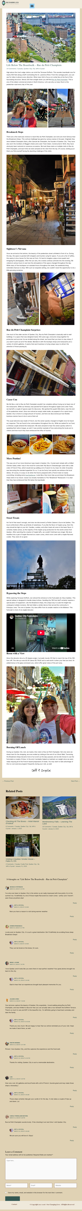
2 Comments (10, 864)
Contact (14, 1204)
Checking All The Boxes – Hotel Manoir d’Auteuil (22, 822)
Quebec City (28, 68)
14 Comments (11, 68)
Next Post (75, 781)
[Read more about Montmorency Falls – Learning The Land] (59, 807)
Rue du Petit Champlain (60, 79)
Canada (20, 68)
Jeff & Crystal (19, 905)
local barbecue (30, 475)
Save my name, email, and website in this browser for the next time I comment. (35, 1192)
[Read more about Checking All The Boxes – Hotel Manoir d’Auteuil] (23, 807)
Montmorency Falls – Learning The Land (57, 823)
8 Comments (10, 826)
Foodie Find (24, 864)
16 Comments (46, 826)
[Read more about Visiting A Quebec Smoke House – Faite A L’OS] (23, 845)
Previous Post (8, 781)
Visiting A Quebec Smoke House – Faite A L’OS (20, 860)
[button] (32, 6)
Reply (75, 903)
